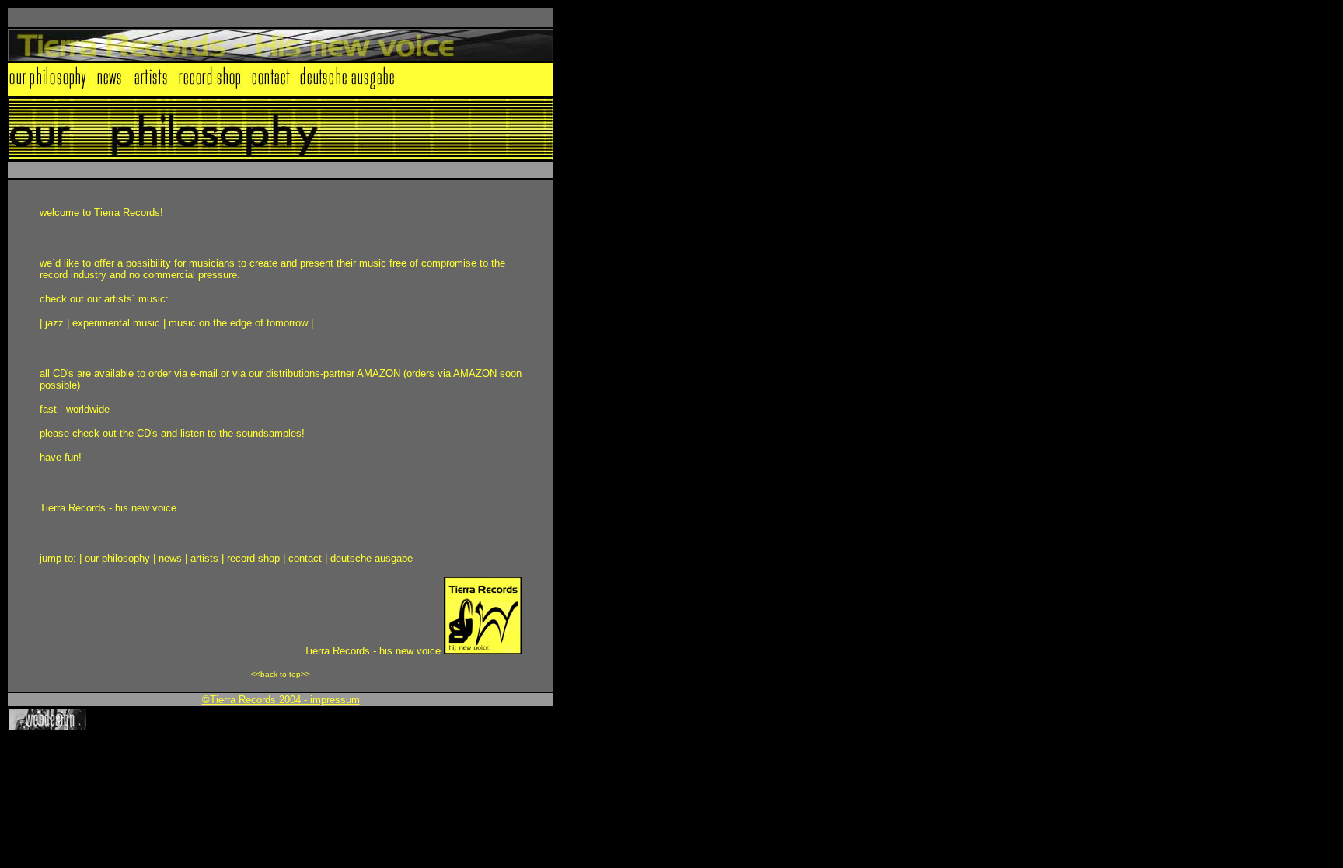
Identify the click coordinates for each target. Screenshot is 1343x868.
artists (204, 558)
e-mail (204, 373)
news (168, 558)
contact (305, 558)
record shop (253, 558)
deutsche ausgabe (371, 558)
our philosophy (117, 558)
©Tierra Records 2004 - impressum (281, 700)
